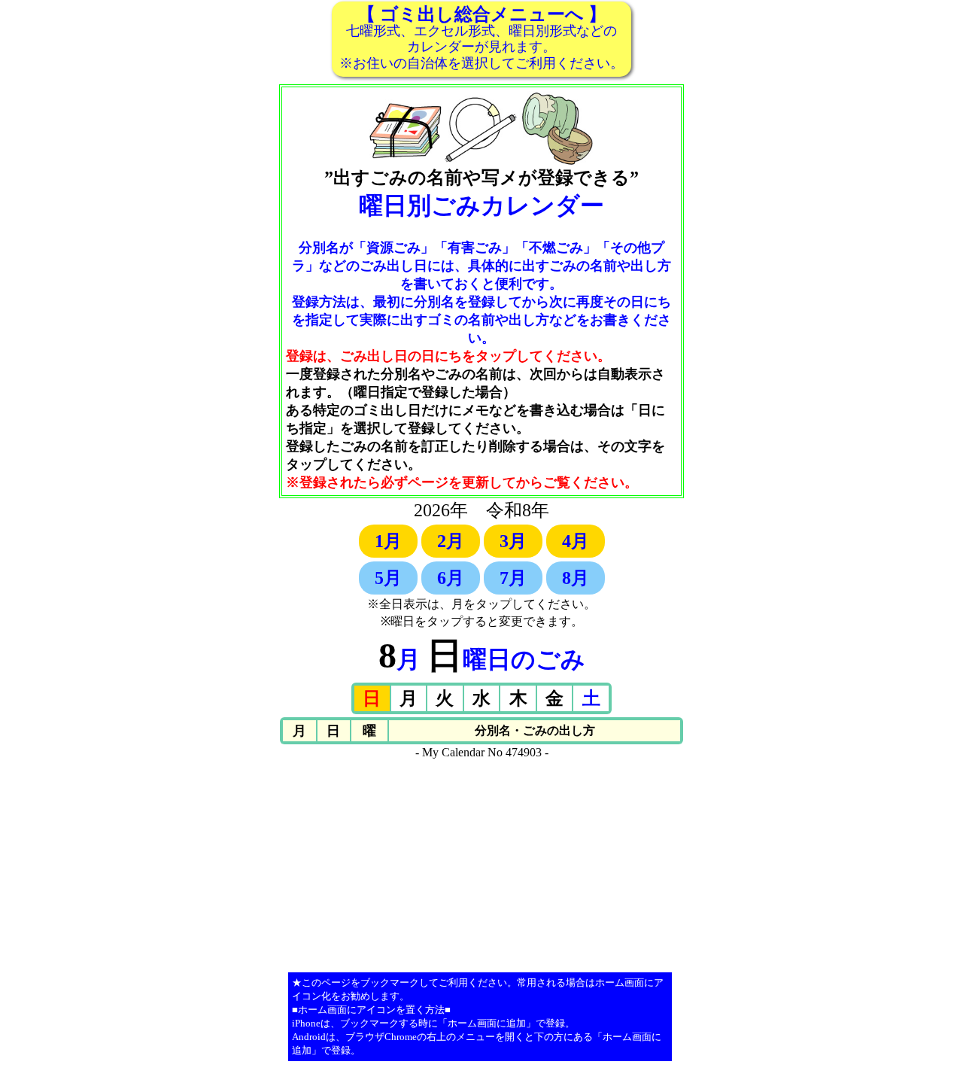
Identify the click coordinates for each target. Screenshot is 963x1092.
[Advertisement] (481, 864)
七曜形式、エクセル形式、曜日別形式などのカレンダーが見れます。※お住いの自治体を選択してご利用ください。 (481, 38)
